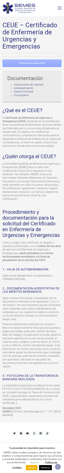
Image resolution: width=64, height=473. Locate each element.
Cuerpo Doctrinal (23, 91)
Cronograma (21, 95)
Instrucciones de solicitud (28, 84)
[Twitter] (14, 433)
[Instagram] (34, 433)
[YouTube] (27, 433)
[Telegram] (21, 433)
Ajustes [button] (34, 462)
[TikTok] (47, 433)
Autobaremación (23, 88)
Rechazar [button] (45, 467)
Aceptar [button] (31, 467)
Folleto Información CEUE (32, 63)
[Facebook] (40, 433)
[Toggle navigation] (60, 8)
